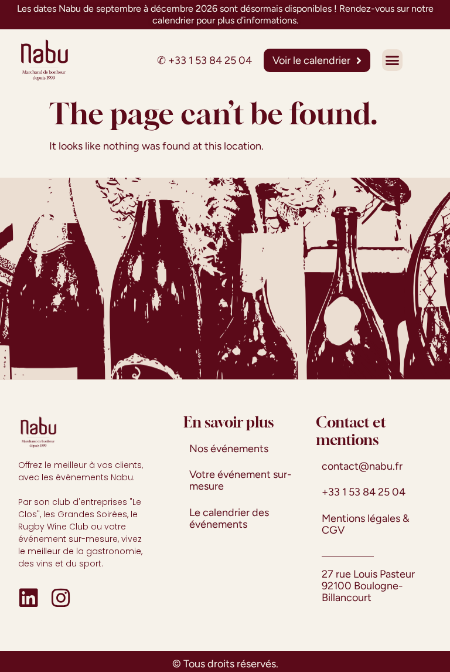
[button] (392, 60)
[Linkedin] (28, 598)
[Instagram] (60, 598)
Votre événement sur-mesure (240, 480)
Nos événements (228, 448)
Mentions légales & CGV (366, 524)
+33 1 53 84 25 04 (210, 60)
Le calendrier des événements (229, 518)
